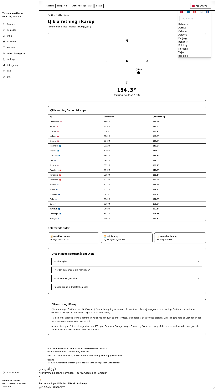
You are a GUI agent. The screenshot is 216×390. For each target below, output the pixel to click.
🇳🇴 (194, 12)
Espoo (52, 189)
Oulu (51, 204)
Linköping (53, 155)
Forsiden (51, 15)
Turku (52, 199)
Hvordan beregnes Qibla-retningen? (72, 269)
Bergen (53, 165)
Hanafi (99, 6)
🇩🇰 (181, 12)
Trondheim (54, 170)
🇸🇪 (188, 12)
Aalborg (53, 136)
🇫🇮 (201, 12)
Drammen (54, 179)
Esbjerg (53, 141)
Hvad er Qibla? (61, 261)
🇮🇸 (207, 12)
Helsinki (53, 184)
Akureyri (53, 218)
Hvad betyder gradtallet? (66, 278)
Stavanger (54, 175)
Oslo (51, 160)
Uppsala (53, 150)
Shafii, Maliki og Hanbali (82, 6)
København (54, 121)
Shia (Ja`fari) (62, 6)
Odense (53, 131)
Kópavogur (54, 213)
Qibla (59, 15)
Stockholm (54, 146)
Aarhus (53, 126)
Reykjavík (53, 209)
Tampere (53, 194)
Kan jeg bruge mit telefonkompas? (71, 286)
